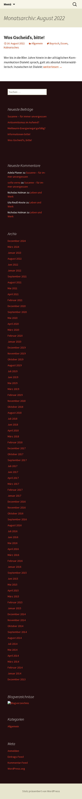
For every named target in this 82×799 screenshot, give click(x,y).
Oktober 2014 (15, 626)
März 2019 (13, 389)
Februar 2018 (15, 442)
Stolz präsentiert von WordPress (41, 791)
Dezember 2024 (17, 241)
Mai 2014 (12, 649)
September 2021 (17, 276)
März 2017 (13, 484)
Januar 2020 (14, 341)
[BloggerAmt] (18, 703)
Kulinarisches (11, 47)
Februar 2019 (15, 395)
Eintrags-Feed (16, 756)
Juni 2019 (13, 377)
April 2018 (13, 430)
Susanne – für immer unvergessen (27, 116)
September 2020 (17, 312)
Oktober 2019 (15, 359)
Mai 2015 (12, 584)
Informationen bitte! (19, 134)
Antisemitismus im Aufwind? (23, 122)
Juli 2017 (12, 466)
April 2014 (13, 655)
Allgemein (37, 43)
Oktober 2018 (15, 406)
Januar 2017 (14, 495)
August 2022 (15, 258)
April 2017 (13, 478)
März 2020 (13, 329)
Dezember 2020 (17, 306)
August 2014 (15, 638)
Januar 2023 (14, 252)
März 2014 (13, 661)
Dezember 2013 (17, 679)
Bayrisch (54, 43)
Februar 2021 (15, 300)
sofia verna (14, 182)
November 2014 (17, 620)
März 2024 (13, 246)
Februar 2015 (15, 602)
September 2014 (17, 632)
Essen (64, 43)
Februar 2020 (15, 335)
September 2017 (17, 460)
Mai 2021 (12, 288)
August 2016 (15, 525)
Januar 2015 (14, 608)
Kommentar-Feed (18, 762)
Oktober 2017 (15, 454)
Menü (7, 4)
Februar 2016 (15, 561)
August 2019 (15, 365)
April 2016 (13, 549)
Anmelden (13, 751)
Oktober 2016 (15, 513)
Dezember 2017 (17, 448)
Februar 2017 (15, 489)
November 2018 (17, 401)
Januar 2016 (14, 566)
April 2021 (13, 294)
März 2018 (13, 436)
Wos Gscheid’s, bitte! (24, 37)
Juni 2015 (13, 578)
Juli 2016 (12, 531)
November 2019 (17, 353)
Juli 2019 (12, 371)
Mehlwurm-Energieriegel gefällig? (27, 128)
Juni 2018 (13, 424)
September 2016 (17, 519)
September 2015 (17, 572)
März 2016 (13, 555)
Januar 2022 (14, 270)
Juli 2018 (12, 418)
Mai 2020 (12, 318)
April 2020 (13, 324)
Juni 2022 (13, 264)
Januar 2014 (14, 673)
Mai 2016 (12, 543)
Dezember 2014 (17, 614)
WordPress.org (16, 768)
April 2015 (13, 590)
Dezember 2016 (17, 501)
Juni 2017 (13, 472)
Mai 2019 (12, 383)
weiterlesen (52, 67)
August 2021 (15, 282)
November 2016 (17, 507)
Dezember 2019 (17, 347)
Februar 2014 (15, 667)
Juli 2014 (12, 644)
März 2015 (13, 596)
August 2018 (15, 412)
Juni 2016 (13, 537)
